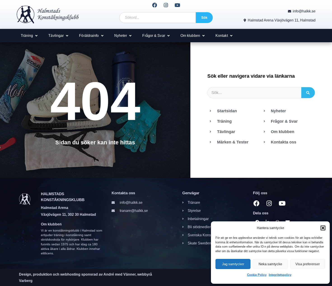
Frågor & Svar (153, 36)
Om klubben (190, 36)
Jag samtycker (233, 264)
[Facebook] (154, 5)
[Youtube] (177, 5)
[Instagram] (166, 5)
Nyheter (120, 36)
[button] (323, 228)
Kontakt (221, 36)
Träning (27, 36)
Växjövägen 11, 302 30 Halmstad (68, 214)
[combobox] (157, 17)
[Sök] (308, 92)
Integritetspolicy (280, 275)
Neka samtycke (270, 264)
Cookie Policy (257, 275)
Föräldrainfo (89, 36)
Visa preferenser (307, 264)
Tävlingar (56, 36)
